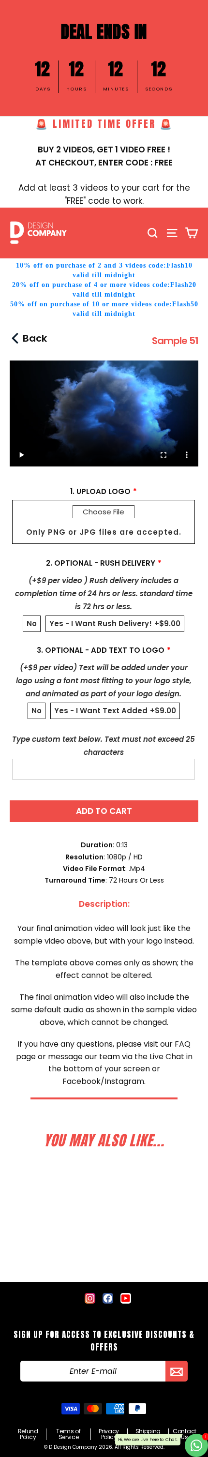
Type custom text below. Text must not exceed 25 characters (103, 745)
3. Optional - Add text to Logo (100, 650)
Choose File (103, 512)
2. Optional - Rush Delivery (100, 563)
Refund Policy (28, 1434)
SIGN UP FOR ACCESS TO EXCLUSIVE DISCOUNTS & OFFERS (104, 1340)
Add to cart (104, 811)
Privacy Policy (109, 1434)
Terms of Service (68, 1434)
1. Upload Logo (100, 491)
